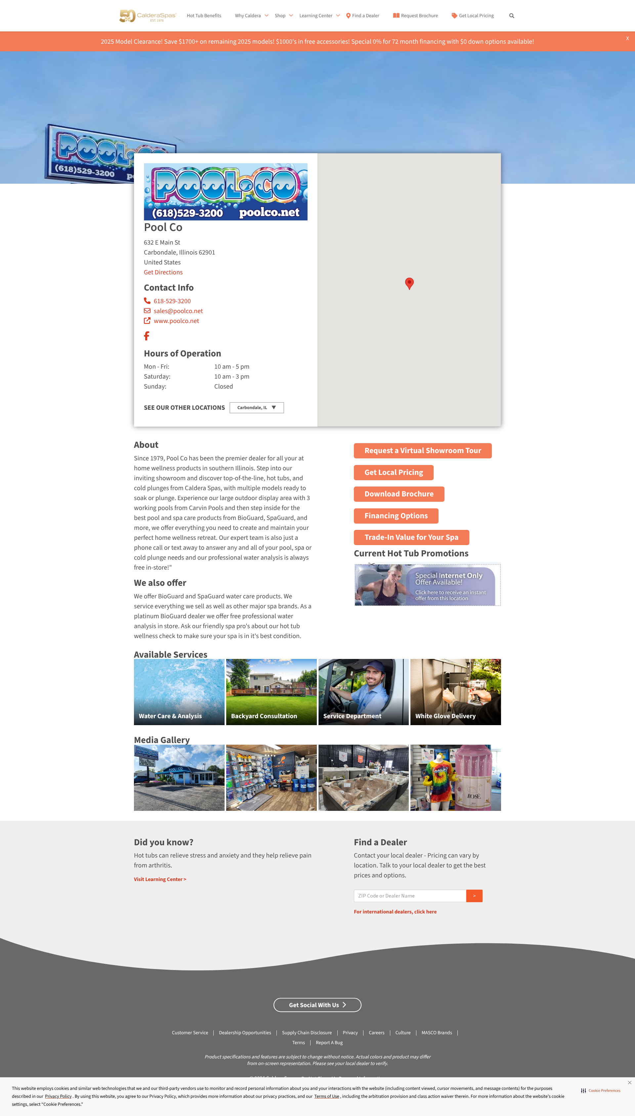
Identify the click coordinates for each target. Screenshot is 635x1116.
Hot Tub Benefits (204, 16)
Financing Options (396, 516)
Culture (403, 1032)
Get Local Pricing (476, 16)
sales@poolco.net (178, 311)
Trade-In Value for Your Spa (411, 537)
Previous (119, 695)
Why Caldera (248, 16)
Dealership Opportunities (245, 1032)
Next (516, 695)
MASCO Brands (437, 1032)
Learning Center (315, 16)
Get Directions (163, 272)
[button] (601, 1090)
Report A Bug (329, 1042)
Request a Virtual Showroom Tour (422, 450)
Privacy (350, 1032)
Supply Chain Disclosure (307, 1032)
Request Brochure (419, 16)
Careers (377, 1032)
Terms (298, 1042)
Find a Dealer (365, 16)
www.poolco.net (176, 321)
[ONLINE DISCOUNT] (427, 602)
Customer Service (190, 1032)
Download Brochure (399, 494)
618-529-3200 (172, 301)
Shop (280, 16)
